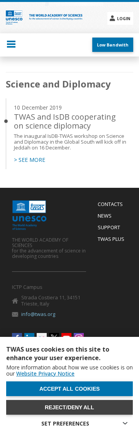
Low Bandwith (113, 45)
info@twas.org (38, 314)
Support (109, 228)
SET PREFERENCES (65, 423)
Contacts (110, 204)
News (105, 216)
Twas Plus (111, 239)
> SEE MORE (29, 160)
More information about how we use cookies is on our (69, 370)
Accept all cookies (69, 389)
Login (123, 18)
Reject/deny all (69, 407)
